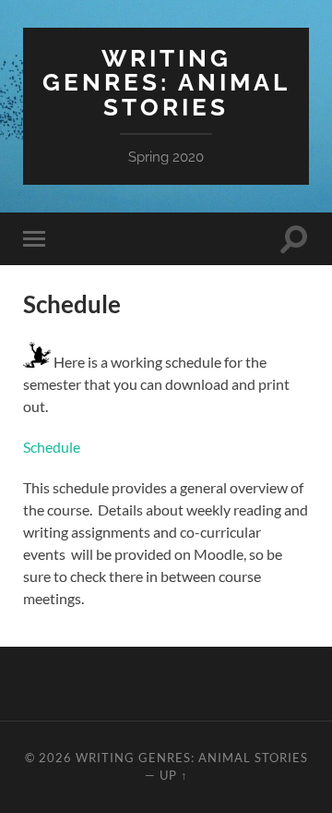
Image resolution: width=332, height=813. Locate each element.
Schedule (51, 446)
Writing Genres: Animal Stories (166, 82)
